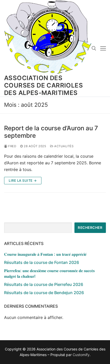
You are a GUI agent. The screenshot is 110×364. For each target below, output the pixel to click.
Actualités (63, 146)
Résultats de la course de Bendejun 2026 (44, 292)
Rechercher (90, 228)
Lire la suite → (23, 180)
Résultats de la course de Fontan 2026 (41, 262)
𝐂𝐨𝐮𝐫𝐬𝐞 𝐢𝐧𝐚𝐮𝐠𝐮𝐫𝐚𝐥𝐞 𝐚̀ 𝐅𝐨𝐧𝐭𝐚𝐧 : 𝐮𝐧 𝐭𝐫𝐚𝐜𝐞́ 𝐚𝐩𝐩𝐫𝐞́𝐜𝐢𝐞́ (45, 254)
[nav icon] (103, 48)
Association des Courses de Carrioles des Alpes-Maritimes (43, 85)
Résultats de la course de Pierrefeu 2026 (43, 284)
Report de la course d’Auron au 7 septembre (51, 131)
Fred (11, 146)
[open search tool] (94, 48)
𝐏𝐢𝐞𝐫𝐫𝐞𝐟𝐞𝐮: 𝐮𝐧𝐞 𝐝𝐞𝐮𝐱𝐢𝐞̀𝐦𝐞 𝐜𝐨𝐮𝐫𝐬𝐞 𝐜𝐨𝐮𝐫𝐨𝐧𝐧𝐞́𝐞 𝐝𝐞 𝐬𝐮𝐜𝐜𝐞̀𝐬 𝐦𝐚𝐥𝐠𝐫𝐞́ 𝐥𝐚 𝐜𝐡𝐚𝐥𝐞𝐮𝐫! (49, 273)
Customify (81, 354)
